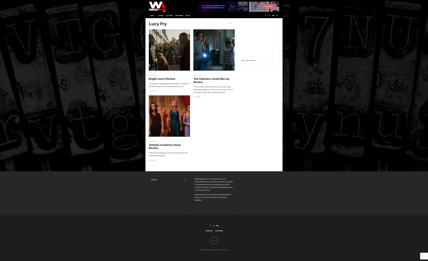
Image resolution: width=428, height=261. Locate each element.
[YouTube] (273, 15)
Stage (160, 15)
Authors (219, 231)
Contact (209, 231)
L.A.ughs (169, 15)
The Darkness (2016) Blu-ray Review (211, 80)
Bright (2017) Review (162, 78)
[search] (185, 179)
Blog (188, 15)
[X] (269, 15)
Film (152, 15)
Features (179, 15)
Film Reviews (153, 75)
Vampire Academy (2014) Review (165, 146)
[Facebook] (265, 15)
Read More (152, 91)
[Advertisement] (258, 39)
